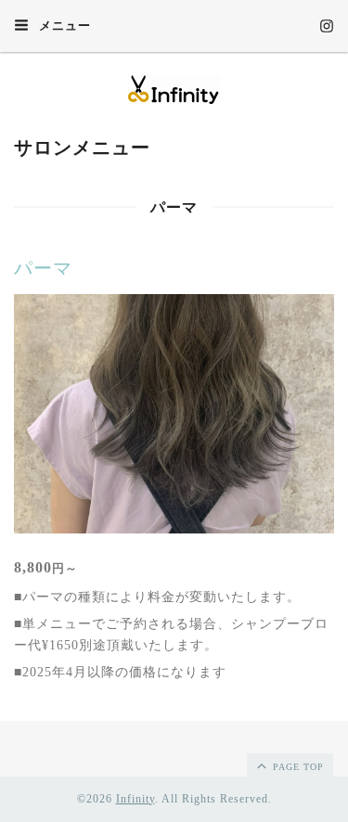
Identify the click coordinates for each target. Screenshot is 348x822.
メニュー (63, 25)
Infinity (135, 798)
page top (296, 767)
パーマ (43, 268)
